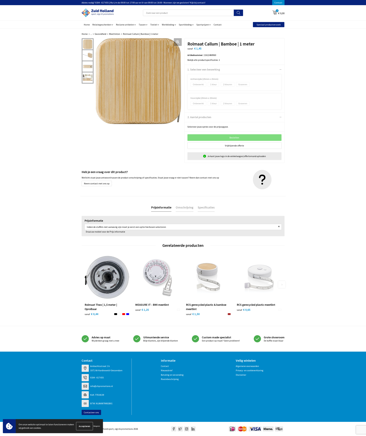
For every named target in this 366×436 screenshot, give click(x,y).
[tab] (161, 207)
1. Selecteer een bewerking (203, 69)
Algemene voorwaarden (247, 366)
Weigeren (96, 426)
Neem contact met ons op (97, 183)
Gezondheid (100, 33)
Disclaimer (241, 374)
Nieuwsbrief (167, 370)
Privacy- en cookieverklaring (249, 370)
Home (85, 33)
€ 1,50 (193, 314)
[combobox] (188, 13)
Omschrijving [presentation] (184, 207)
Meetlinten (114, 33)
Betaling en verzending (172, 374)
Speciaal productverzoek (269, 24)
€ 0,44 (91, 314)
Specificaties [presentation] (206, 207)
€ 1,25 (142, 309)
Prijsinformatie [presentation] (161, 207)
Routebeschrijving (170, 379)
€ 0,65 (243, 309)
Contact (278, 2)
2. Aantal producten (199, 117)
